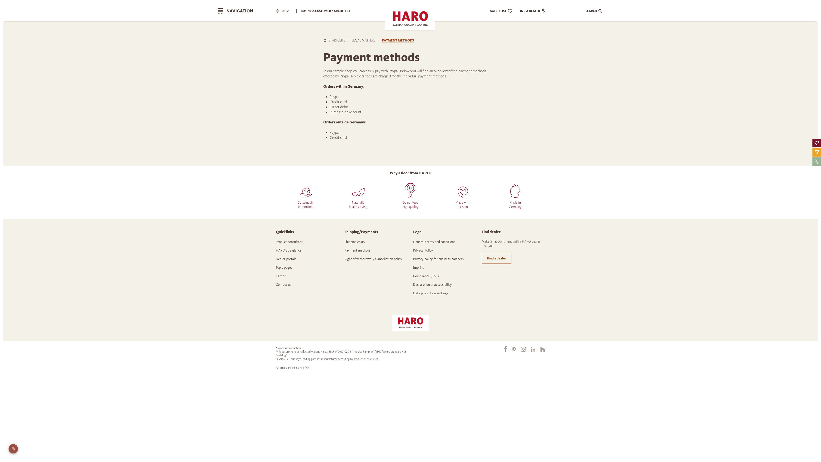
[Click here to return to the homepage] (410, 322)
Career (281, 276)
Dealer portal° (286, 259)
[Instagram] (521, 349)
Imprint (418, 267)
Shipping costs (354, 242)
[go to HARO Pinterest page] (511, 349)
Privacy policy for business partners (438, 259)
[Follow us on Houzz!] (540, 349)
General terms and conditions (434, 242)
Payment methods (357, 250)
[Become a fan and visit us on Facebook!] (503, 349)
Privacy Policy (423, 250)
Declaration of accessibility (432, 285)
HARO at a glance (288, 250)
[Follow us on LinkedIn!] (530, 349)
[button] (816, 143)
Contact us (283, 285)
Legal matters (363, 40)
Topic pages (284, 267)
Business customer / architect (325, 11)
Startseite (337, 40)
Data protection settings (430, 293)
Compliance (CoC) (426, 276)
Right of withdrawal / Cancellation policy (373, 259)
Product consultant (289, 242)
